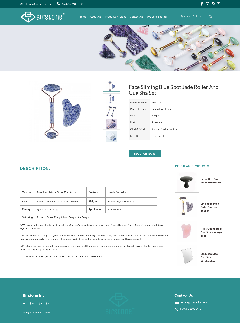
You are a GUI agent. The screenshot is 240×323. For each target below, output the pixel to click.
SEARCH (210, 15)
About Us (95, 16)
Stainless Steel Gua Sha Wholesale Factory (209, 257)
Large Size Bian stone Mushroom (211, 181)
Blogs (122, 16)
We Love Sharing (157, 16)
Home (82, 16)
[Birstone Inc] (43, 17)
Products (110, 16)
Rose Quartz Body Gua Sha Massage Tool (211, 232)
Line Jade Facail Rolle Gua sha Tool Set (210, 207)
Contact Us (136, 16)
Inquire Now (144, 153)
